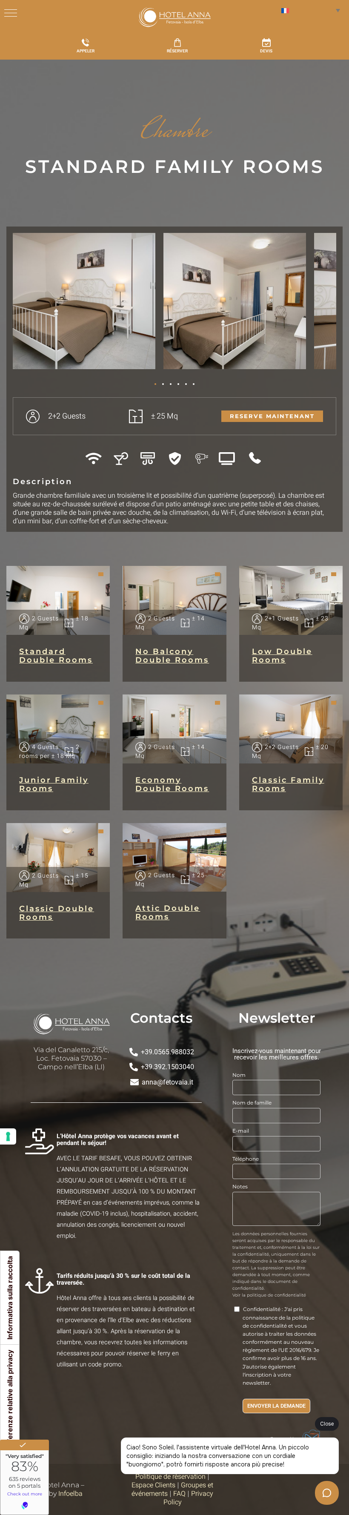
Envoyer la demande (276, 1406)
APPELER (85, 51)
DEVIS (266, 51)
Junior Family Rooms (54, 784)
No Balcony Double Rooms (172, 656)
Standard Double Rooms (56, 656)
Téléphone (245, 1159)
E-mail (240, 1131)
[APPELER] (85, 42)
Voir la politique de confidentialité (269, 1295)
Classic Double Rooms (56, 913)
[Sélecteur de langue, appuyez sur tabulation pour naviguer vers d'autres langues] (311, 10)
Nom (239, 1075)
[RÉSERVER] (177, 42)
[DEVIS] (266, 42)
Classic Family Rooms (288, 784)
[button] (24, 304)
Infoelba (70, 1494)
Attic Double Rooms (167, 912)
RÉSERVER (177, 51)
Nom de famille (252, 1102)
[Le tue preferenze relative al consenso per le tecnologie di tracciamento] (8, 1136)
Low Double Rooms (282, 656)
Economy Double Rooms (172, 784)
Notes (240, 1186)
